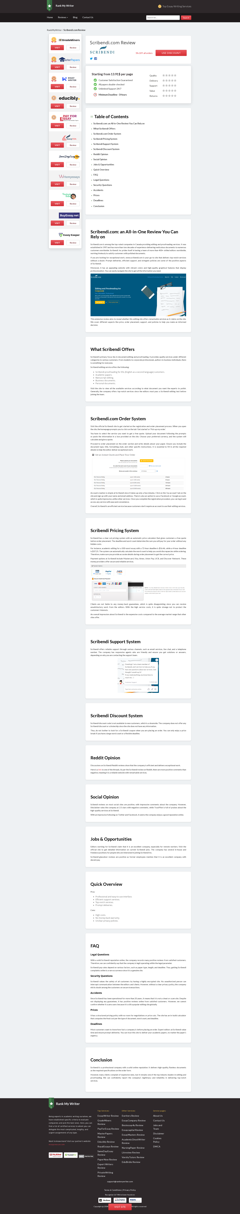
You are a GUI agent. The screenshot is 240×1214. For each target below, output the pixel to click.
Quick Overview (101, 169)
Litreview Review (131, 1152)
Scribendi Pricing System (105, 138)
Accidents (98, 190)
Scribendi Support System (105, 144)
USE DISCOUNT (171, 52)
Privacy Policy (129, 1190)
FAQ (95, 174)
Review (73, 47)
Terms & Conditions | (113, 1190)
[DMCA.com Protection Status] (86, 1156)
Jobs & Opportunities (103, 164)
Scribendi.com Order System (107, 133)
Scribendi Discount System (106, 149)
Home (50, 17)
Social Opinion (100, 159)
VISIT (57, 47)
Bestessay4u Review (132, 1125)
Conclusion (98, 206)
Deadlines (98, 200)
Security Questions (102, 185)
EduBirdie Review (131, 1162)
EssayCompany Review (134, 1120)
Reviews (62, 17)
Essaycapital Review (132, 1130)
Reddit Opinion (100, 154)
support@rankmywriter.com (120, 1181)
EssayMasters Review (133, 1134)
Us (158, 1115)
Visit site (120, 1206)
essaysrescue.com (57, 1144)
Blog (75, 17)
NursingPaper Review (133, 1147)
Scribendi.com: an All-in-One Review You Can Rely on (119, 123)
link (100, 769)
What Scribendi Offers (104, 128)
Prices (96, 195)
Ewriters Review (130, 1115)
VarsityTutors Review (133, 1157)
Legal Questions (101, 179)
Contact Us (87, 17)
